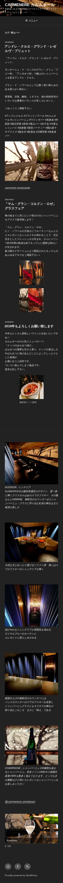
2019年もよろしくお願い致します (29, 326)
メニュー (33, 20)
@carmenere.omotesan (20, 801)
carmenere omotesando (17, 187)
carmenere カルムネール (30, 5)
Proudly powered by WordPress (21, 875)
